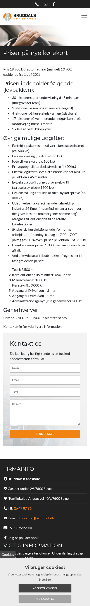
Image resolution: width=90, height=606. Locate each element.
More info (45, 579)
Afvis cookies (45, 598)
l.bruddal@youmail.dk (36, 518)
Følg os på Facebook (23, 538)
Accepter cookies (45, 588)
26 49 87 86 (22, 508)
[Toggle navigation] (83, 17)
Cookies (8, 554)
